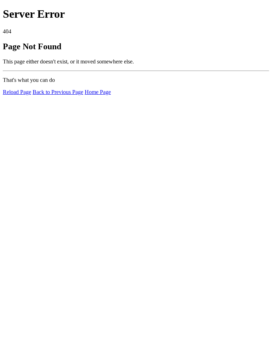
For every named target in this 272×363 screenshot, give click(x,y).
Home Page (98, 92)
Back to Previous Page (58, 92)
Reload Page (17, 92)
